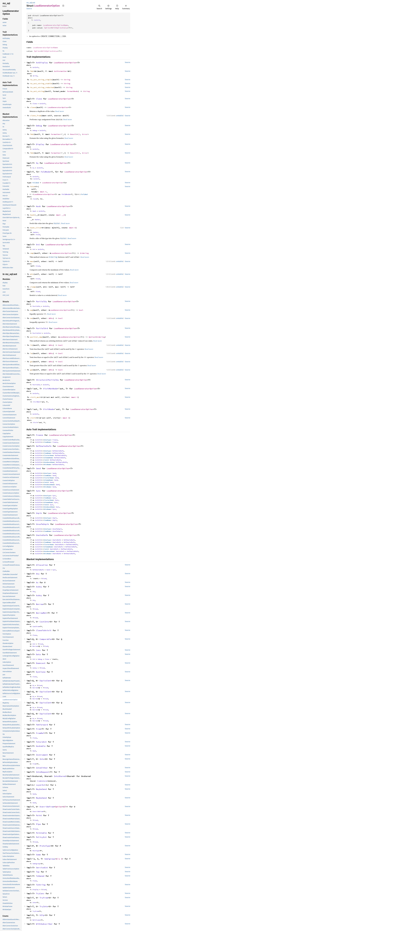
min (32, 274)
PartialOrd (42, 328)
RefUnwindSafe (43, 446)
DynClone (40, 672)
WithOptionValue (60, 28)
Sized (38, 235)
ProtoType (45, 846)
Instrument (42, 755)
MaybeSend (41, 789)
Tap (38, 872)
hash (32, 215)
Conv (38, 650)
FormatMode (72, 91)
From (38, 729)
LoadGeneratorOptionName (55, 25)
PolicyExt (41, 837)
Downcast (40, 663)
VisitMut (36, 402)
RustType (36, 851)
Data (38, 654)
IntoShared (60, 776)
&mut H (72, 228)
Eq (37, 163)
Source (29, 9)
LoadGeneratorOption (65, 62)
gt (31, 361)
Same (38, 854)
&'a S (59, 859)
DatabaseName (49, 462)
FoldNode (45, 172)
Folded (35, 183)
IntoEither (42, 768)
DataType (47, 440)
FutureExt (41, 742)
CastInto (44, 621)
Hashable (40, 746)
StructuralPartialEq (47, 380)
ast (34, 3)
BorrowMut (41, 613)
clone (33, 107)
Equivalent (45, 680)
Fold (35, 199)
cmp (32, 253)
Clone (39, 99)
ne (31, 318)
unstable (119, 116)
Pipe (38, 824)
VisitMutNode (50, 388)
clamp (33, 287)
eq (31, 310)
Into (42, 759)
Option (47, 28)
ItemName (47, 442)
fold (32, 186)
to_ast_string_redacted (42, 87)
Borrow (39, 604)
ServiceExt (42, 867)
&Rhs (51, 318)
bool (81, 310)
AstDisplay (42, 62)
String (67, 80)
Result (73, 134)
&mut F (43, 192)
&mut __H (60, 215)
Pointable (41, 833)
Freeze (39, 435)
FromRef (40, 733)
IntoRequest (42, 772)
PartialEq (41, 301)
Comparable (45, 639)
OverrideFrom (47, 806)
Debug (39, 125)
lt (31, 345)
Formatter (56, 134)
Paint (39, 815)
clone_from (35, 115)
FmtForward (42, 724)
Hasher (37, 220)
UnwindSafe (42, 535)
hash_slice (35, 228)
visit (33, 418)
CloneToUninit (43, 630)
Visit (35, 422)
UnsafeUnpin (42, 524)
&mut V (74, 397)
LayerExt (40, 785)
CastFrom (36, 626)
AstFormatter (60, 71)
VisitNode (48, 409)
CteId (46, 460)
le (31, 353)
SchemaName (48, 458)
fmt (32, 71)
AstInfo (37, 20)
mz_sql (29, 3)
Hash (38, 206)
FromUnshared (42, 781)
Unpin (39, 513)
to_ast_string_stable (41, 83)
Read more (59, 111)
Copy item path (63, 5)
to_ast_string (37, 91)
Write (35, 76)
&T (64, 806)
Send (38, 468)
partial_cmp (36, 337)
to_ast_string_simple (41, 80)
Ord (38, 244)
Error (85, 134)
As (37, 582)
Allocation (42, 565)
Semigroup (49, 859)
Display (40, 144)
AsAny (39, 586)
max (32, 261)
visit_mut (35, 397)
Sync (38, 491)
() (79, 134)
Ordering (84, 253)
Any (38, 573)
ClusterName (48, 455)
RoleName (47, 464)
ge (31, 370)
